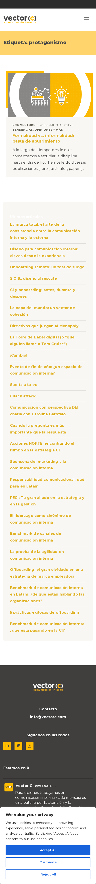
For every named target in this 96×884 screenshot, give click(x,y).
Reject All (48, 874)
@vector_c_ (44, 786)
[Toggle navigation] (86, 17)
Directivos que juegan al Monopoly (44, 326)
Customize (48, 862)
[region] (48, 845)
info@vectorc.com (48, 717)
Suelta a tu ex (23, 385)
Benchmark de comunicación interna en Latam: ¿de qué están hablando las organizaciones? (47, 594)
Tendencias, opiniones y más (38, 129)
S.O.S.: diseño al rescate (33, 278)
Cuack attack (22, 396)
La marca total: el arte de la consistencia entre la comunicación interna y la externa (45, 231)
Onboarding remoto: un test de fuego (47, 267)
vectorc (27, 125)
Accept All (48, 850)
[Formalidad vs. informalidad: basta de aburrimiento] (50, 95)
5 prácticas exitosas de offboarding (44, 612)
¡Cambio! (18, 355)
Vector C (24, 786)
